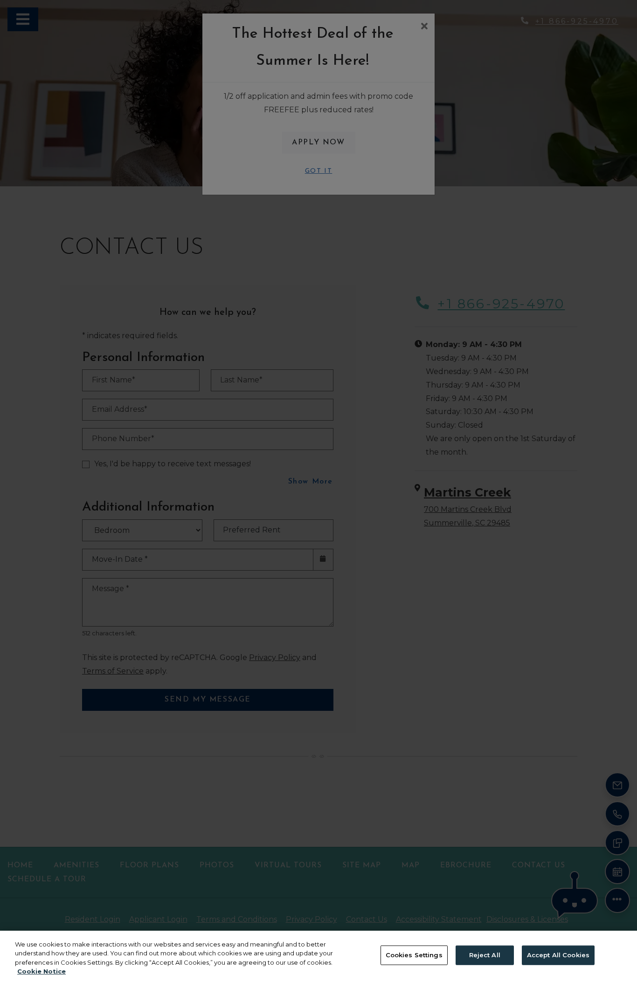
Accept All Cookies (558, 955)
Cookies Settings (414, 955)
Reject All (484, 955)
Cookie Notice (41, 971)
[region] (318, 956)
